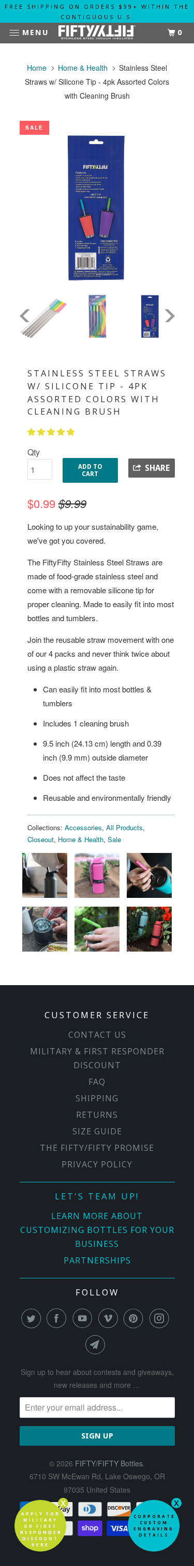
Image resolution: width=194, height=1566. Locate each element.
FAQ (97, 1081)
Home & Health (80, 839)
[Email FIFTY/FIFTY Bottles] (97, 1344)
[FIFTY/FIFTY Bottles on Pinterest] (135, 1318)
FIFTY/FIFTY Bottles (109, 1463)
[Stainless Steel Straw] (149, 897)
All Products (124, 827)
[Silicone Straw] (98, 950)
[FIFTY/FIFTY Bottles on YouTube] (84, 1318)
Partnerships (97, 1260)
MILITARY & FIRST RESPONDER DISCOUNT (97, 1058)
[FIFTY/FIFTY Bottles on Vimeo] (110, 1318)
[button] (52, 431)
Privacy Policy (97, 1164)
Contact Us (97, 1034)
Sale (114, 839)
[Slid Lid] (46, 950)
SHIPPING (97, 1098)
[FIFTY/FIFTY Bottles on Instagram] (161, 1318)
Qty (33, 452)
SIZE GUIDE (97, 1131)
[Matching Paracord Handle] (149, 950)
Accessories (83, 827)
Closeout (40, 839)
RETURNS (97, 1114)
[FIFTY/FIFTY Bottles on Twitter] (33, 1318)
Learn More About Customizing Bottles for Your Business (97, 1229)
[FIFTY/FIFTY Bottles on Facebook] (58, 1318)
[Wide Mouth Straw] (46, 897)
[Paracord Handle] (98, 897)
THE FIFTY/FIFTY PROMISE (97, 1147)
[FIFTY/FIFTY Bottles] (97, 33)
